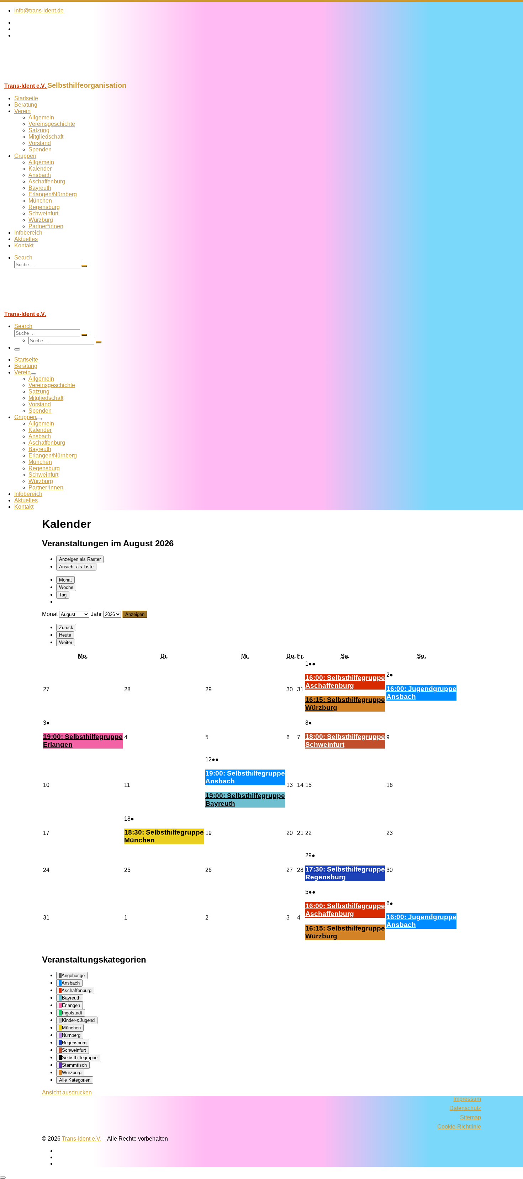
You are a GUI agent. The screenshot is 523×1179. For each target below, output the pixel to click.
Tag (63, 594)
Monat (65, 580)
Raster (80, 559)
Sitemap (470, 1117)
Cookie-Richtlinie (459, 1127)
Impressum (467, 1099)
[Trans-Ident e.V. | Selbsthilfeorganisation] (44, 78)
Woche (66, 587)
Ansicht (67, 1092)
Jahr (96, 614)
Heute (65, 635)
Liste (76, 566)
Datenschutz (465, 1108)
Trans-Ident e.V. (81, 1139)
